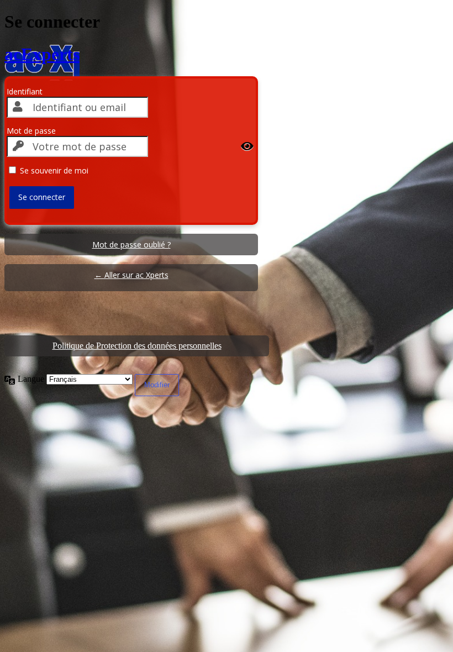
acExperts (42, 54)
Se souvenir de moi (54, 170)
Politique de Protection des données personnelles (137, 345)
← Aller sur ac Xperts (131, 275)
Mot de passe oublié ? (131, 244)
